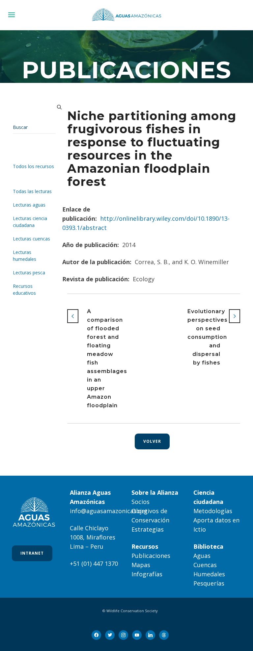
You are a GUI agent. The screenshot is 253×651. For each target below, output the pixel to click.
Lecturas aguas (29, 205)
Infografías (146, 574)
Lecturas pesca (29, 272)
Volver (152, 441)
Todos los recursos (33, 166)
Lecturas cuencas (31, 239)
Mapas (140, 565)
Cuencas (205, 565)
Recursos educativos (24, 289)
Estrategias (147, 529)
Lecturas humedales (24, 255)
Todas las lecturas (32, 191)
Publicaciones (150, 556)
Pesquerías (208, 583)
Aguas (202, 556)
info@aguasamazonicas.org (109, 511)
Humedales (209, 574)
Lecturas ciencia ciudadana (30, 221)
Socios (140, 502)
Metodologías (212, 511)
